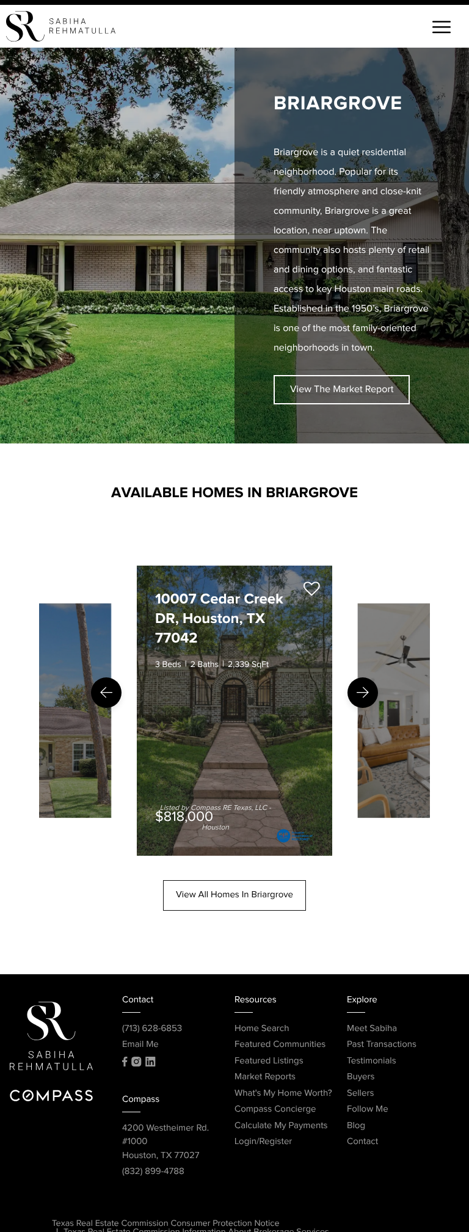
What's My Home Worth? (283, 1093)
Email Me (140, 1044)
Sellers (360, 1093)
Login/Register (263, 1141)
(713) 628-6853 (152, 1028)
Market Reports (265, 1077)
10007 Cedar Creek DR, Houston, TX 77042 (219, 619)
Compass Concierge (275, 1109)
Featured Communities (279, 1044)
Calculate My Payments (281, 1126)
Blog (356, 1126)
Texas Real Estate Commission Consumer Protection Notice (166, 1224)
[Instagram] (136, 1061)
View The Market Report (341, 390)
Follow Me (367, 1109)
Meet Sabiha (372, 1028)
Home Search (261, 1028)
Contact (362, 1141)
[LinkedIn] (150, 1061)
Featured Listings (269, 1061)
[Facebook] (124, 1061)
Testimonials (371, 1061)
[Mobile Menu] (441, 29)
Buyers (360, 1077)
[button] (106, 692)
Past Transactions (381, 1044)
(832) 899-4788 (153, 1171)
